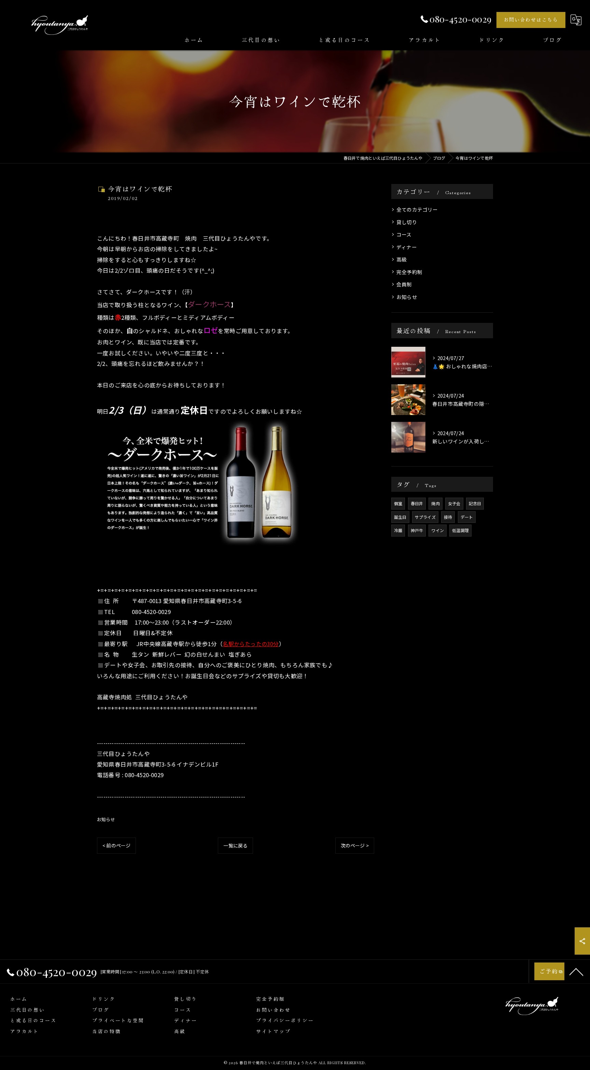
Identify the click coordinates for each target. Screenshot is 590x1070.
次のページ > (355, 845)
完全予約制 (409, 271)
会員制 (404, 284)
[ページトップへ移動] (576, 971)
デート (467, 517)
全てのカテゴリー (417, 209)
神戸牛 (417, 530)
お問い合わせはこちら (531, 19)
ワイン (437, 530)
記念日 (475, 503)
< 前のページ (116, 845)
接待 (448, 517)
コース (404, 234)
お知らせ (106, 819)
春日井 (417, 503)
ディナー (406, 247)
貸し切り (406, 222)
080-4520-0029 (151, 612)
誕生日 (400, 517)
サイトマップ (273, 1031)
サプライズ (425, 517)
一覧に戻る (235, 845)
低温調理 (460, 530)
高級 (401, 259)
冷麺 (398, 530)
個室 (398, 503)
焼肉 (435, 503)
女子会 (454, 503)
